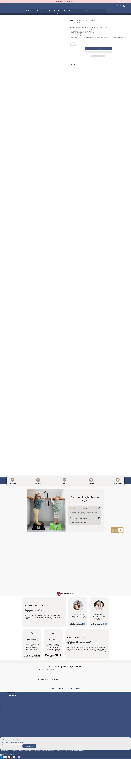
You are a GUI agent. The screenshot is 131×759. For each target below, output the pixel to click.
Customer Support (12, 698)
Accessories (96, 10)
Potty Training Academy (9, 706)
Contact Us (10, 702)
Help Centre (10, 700)
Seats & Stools (87, 10)
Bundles (78, 10)
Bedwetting (48, 10)
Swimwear (5, 733)
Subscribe (29, 746)
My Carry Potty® (30, 10)
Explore (3, 708)
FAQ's (4, 704)
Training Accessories (8, 735)
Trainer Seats (6, 729)
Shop (2, 718)
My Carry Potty (7, 721)
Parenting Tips (6, 710)
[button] (98, 48)
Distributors (6, 716)
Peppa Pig (39, 10)
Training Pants (57, 10)
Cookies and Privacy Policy (31, 753)
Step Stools (6, 731)
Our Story (5, 712)
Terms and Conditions (18, 753)
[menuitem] (30, 11)
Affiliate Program (7, 714)
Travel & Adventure (68, 10)
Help (103, 10)
